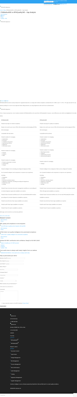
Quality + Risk (4, 18)
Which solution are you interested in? (8, 283)
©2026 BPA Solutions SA (15, 388)
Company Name (4, 272)
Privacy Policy (25, 303)
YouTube (12, 335)
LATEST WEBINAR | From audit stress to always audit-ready (55, 0)
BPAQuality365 (14, 340)
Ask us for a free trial (4, 215)
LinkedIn (12, 333)
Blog (5, 10)
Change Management (15, 357)
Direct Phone (3, 266)
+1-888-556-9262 (13, 321)
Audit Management (15, 370)
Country (2, 278)
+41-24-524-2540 (13, 330)
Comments (2, 289)
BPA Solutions (4, 14)
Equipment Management (16, 377)
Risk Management (15, 361)
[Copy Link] (2, 100)
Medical (2, 15)
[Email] (6, 100)
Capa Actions (14, 354)
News (2, 221)
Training (13, 374)
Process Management (16, 364)
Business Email (3, 258)
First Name (3, 261)
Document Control (15, 351)
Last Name (2, 263)
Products (3, 246)
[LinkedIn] (38, 100)
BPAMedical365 (15, 343)
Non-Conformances (15, 367)
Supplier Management (16, 380)
